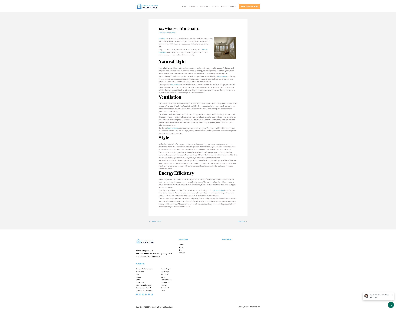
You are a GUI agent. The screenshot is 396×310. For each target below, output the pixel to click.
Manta (163, 277)
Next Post (242, 221)
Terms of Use (255, 307)
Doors (214, 6)
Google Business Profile (144, 269)
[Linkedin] (140, 294)
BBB (137, 274)
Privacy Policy (243, 307)
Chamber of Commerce (144, 290)
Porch (138, 280)
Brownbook (165, 288)
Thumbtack (140, 282)
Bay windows (222, 76)
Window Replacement (167, 33)
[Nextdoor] (152, 294)
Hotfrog (164, 285)
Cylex (163, 290)
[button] (249, 6)
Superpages (165, 271)
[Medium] (149, 294)
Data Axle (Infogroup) (143, 285)
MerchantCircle (166, 280)
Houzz (138, 277)
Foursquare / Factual (143, 288)
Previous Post (155, 221)
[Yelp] (146, 294)
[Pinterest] (143, 294)
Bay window (175, 85)
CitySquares (165, 282)
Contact (232, 6)
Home (184, 6)
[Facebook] (137, 294)
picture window (218, 190)
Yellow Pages (165, 269)
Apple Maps (140, 271)
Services (192, 6)
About (224, 6)
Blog (180, 250)
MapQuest (164, 274)
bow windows (173, 128)
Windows (204, 6)
